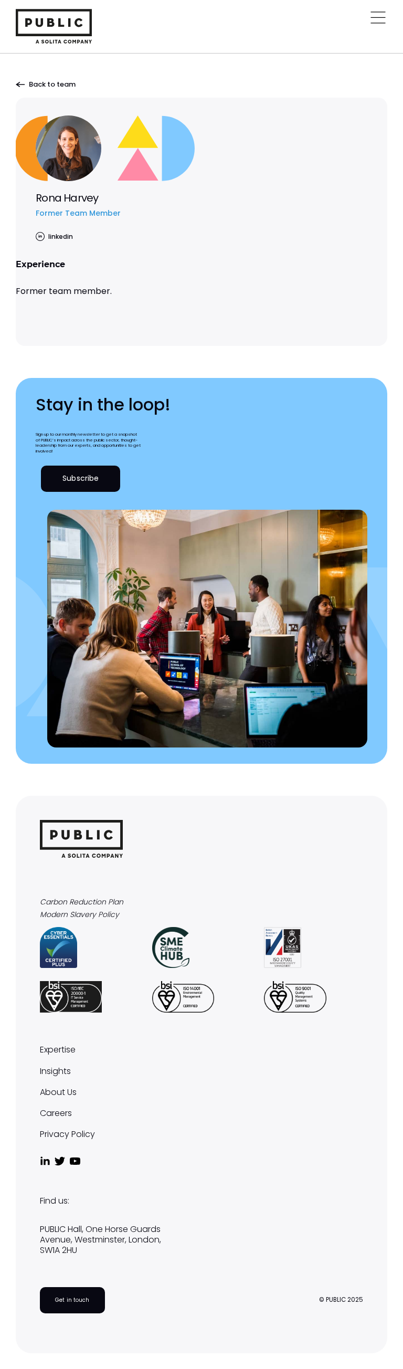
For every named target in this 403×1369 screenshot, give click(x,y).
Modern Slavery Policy (79, 915)
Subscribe (80, 478)
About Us (58, 1092)
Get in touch (72, 1300)
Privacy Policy (67, 1134)
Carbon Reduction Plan (81, 902)
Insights (55, 1071)
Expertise (58, 1050)
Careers (56, 1113)
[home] (54, 26)
